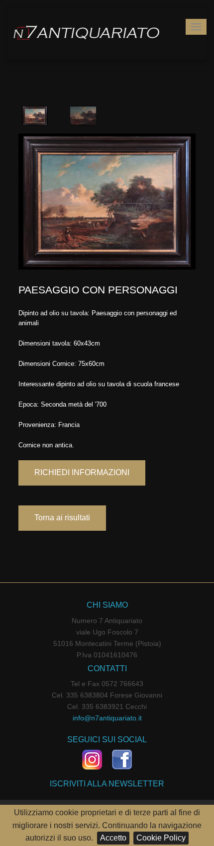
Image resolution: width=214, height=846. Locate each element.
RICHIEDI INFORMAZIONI (81, 472)
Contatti (107, 668)
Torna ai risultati (62, 517)
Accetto (113, 838)
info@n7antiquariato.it (107, 718)
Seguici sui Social (107, 739)
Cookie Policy (161, 838)
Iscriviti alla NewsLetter (107, 783)
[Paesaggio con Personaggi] (107, 201)
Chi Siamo (107, 605)
